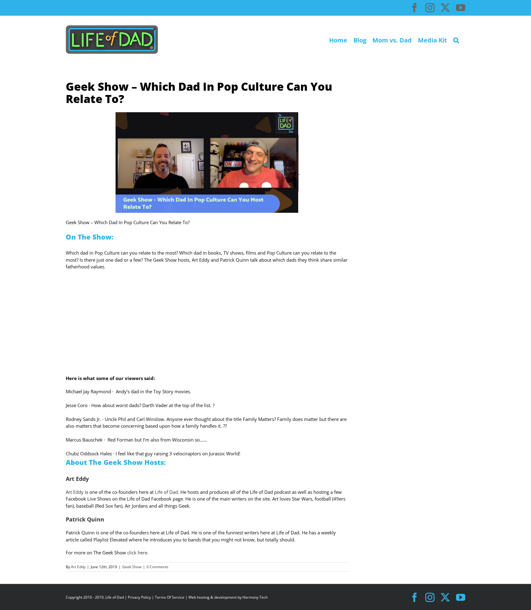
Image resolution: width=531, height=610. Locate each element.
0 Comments (157, 566)
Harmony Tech (255, 597)
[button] (456, 39)
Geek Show (131, 566)
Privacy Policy (139, 597)
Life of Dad (166, 492)
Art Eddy (75, 492)
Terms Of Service (169, 597)
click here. (138, 552)
